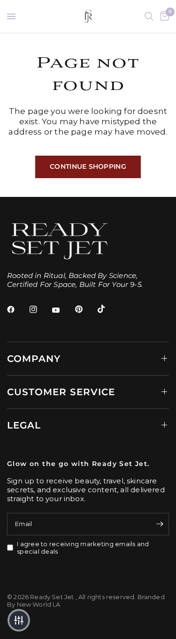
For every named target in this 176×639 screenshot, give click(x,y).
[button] (19, 620)
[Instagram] (40, 309)
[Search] (149, 16)
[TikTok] (108, 309)
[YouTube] (62, 310)
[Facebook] (17, 309)
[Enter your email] (159, 524)
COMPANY (34, 358)
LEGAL (24, 425)
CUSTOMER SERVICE (61, 392)
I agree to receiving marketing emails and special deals (83, 548)
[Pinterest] (85, 309)
